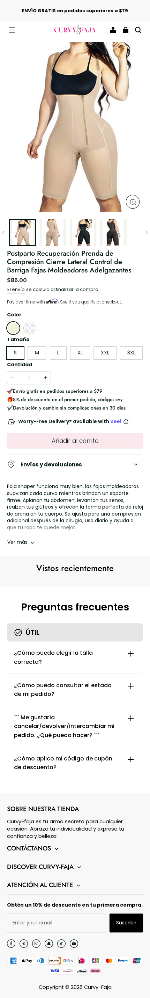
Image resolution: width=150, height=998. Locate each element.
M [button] (37, 352)
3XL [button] (131, 352)
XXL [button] (105, 352)
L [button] (58, 352)
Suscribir (126, 922)
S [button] (15, 352)
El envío (16, 289)
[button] (12, 30)
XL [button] (80, 352)
